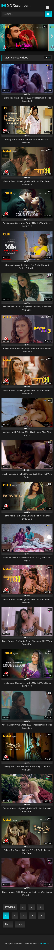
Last (20, 924)
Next (7, 924)
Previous (10, 907)
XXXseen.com (18, 5)
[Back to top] (44, 941)
